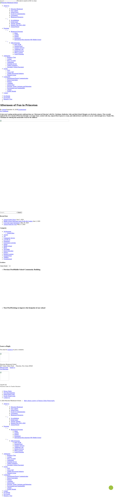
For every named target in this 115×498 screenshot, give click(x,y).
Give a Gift (10, 470)
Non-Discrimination (9, 393)
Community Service (9, 238)
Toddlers (6, 257)
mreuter (4, 109)
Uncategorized (22, 109)
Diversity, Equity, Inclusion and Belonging (19, 484)
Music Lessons (18, 450)
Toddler (16, 433)
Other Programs (15, 441)
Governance (14, 413)
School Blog (10, 233)
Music (5, 247)
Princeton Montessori (17, 407)
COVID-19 (7, 239)
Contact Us (7, 397)
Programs (6, 426)
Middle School (8, 246)
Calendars (10, 481)
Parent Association (12, 478)
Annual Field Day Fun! (10, 224)
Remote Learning (8, 254)
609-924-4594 (4, 367)
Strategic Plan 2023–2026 (18, 423)
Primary (6, 252)
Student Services (19, 449)
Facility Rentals (11, 489)
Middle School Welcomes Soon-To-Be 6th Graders (18, 221)
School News (14, 410)
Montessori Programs (17, 429)
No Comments (4, 111)
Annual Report (15, 424)
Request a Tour (11, 455)
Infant (16, 431)
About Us (6, 403)
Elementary (7, 241)
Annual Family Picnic (10, 219)
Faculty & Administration (18, 412)
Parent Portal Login (9, 394)
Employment (14, 420)
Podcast (9, 479)
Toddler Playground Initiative (15, 471)
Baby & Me (17, 442)
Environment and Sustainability (16, 486)
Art (4, 236)
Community (7, 474)
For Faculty (7, 494)
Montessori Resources (17, 415)
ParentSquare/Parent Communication (17, 476)
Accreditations (15, 418)
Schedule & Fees (12, 462)
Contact (9, 457)
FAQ (8, 468)
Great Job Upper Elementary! (12, 223)
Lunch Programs (19, 452)
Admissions (7, 454)
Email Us (12, 367)
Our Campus (14, 408)
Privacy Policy (8, 391)
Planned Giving (11, 473)
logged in (10, 349)
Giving (6, 466)
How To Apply (11, 458)
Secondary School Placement (15, 465)
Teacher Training (15, 421)
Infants (5, 244)
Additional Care (18, 447)
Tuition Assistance (12, 463)
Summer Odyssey (19, 445)
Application (10, 460)
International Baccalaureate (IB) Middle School (27, 437)
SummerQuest (8, 255)
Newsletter (7, 249)
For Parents (7, 492)
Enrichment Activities (10, 243)
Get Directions (4, 369)
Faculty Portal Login (9, 396)
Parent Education (8, 251)
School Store (10, 483)
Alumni (6, 235)
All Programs (7, 231)
